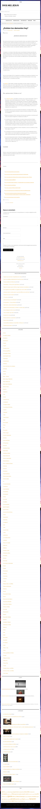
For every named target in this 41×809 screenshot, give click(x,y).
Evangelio (33, 794)
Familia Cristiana (6, 478)
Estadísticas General (6, 453)
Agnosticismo (5, 340)
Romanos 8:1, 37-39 (6, 315)
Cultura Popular (6, 417)
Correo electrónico (7, 233)
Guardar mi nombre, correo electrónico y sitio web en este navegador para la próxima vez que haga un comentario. (20, 246)
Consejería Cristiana (6, 404)
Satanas (9, 801)
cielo (28, 792)
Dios (4, 427)
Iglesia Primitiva (5, 509)
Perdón (4, 596)
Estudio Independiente (7, 458)
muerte (34, 796)
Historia (4, 496)
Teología (4, 655)
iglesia (10, 796)
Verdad (22, 801)
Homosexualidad (6, 504)
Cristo (4, 414)
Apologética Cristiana (7, 353)
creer (11, 794)
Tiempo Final (5, 663)
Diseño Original (6, 432)
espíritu (20, 794)
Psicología (5, 609)
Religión (4, 614)
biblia (25, 791)
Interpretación (5, 517)
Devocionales (5, 422)
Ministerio (26, 796)
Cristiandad (5, 412)
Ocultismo (5, 578)
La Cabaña (5, 764)
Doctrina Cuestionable (7, 435)
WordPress (30, 804)
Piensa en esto (5, 320)
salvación (3, 801)
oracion (9, 799)
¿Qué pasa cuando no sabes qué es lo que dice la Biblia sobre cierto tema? (16, 292)
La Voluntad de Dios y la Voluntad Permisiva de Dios (12, 716)
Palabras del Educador (7, 586)
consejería (4, 794)
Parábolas (5, 588)
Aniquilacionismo (6, 348)
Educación (5, 445)
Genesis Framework (24, 804)
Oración (4, 581)
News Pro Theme (16, 804)
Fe (3, 481)
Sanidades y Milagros (7, 622)
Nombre (5, 227)
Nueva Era (5, 573)
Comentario (5, 216)
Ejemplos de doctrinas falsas (13, 761)
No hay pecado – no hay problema (9, 302)
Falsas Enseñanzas (6, 473)
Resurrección (27, 799)
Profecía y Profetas (6, 606)
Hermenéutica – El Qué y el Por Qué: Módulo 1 (11, 284)
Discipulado (5, 430)
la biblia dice (5, 535)
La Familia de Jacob (6, 751)
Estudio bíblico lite (6, 455)
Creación (4, 409)
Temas (4, 650)
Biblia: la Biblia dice (6, 381)
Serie (4, 632)
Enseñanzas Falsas (6, 448)
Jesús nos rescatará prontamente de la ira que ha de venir (13, 279)
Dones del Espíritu (6, 440)
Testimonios (5, 660)
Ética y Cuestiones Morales (8, 463)
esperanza (16, 794)
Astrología (5, 368)
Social (4, 645)
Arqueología (5, 358)
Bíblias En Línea (6, 386)
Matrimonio (5, 545)
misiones (30, 796)
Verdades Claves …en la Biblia (8, 668)
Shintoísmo (5, 771)
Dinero (4, 425)
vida (24, 801)
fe (38, 794)
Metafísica (5, 547)
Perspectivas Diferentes (7, 601)
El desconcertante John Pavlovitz (9, 281)
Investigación (5, 522)
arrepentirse (21, 791)
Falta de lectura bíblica (7, 476)
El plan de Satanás (6, 766)
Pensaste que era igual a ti (7, 325)
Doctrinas (5, 437)
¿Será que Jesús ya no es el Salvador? (10, 299)
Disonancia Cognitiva (5, 695)
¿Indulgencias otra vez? (7, 749)
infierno (14, 796)
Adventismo (5, 338)
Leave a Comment (17, 30)
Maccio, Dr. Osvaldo (6, 542)
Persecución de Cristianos (7, 599)
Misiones (4, 558)
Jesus (18, 796)
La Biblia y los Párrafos (15, 781)
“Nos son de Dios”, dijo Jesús (8, 312)
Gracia (3, 796)
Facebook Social (22, 257)
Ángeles (4, 343)
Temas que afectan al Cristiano (8, 652)
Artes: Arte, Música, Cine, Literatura (9, 366)
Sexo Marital (5, 637)
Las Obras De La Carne (7, 714)
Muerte (4, 565)
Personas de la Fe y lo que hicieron (9, 317)
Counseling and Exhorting (7, 407)
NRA (7, 799)
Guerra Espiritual (6, 489)
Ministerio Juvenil (6, 550)
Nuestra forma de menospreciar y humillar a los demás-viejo (13, 307)
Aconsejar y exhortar (6, 335)
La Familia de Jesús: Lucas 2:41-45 (9, 746)
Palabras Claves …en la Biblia (8, 583)
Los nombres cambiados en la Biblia (9, 744)
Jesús (4, 527)
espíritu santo (25, 794)
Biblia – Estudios (6, 376)
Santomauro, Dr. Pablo (7, 624)
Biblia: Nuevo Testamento (7, 384)
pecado (13, 799)
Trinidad (4, 665)
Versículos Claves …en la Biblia (8, 670)
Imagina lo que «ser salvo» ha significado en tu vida (12, 276)
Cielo (4, 394)
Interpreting (5, 519)
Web (4, 238)
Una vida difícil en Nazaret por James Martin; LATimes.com (13, 322)
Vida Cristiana (5, 673)
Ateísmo (4, 371)
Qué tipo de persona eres (6, 689)
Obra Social (5, 576)
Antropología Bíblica (6, 350)
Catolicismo (5, 391)
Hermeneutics (5, 494)
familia (36, 794)
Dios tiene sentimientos (7, 741)
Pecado (4, 591)
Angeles (4, 345)
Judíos (4, 532)
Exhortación (5, 471)
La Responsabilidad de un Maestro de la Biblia (11, 769)
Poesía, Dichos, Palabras (7, 604)
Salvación (5, 619)
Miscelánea (5, 555)
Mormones (5, 560)
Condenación (5, 402)
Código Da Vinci (6, 399)
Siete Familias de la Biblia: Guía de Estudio (18, 724)
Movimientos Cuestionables (8, 563)
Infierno (4, 514)
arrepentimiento (16, 791)
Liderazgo (5, 540)
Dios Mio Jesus (10, 5)
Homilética (5, 501)
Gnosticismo (5, 486)
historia (6, 796)
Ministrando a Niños (6, 553)
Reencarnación (5, 611)
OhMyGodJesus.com (20, 260)
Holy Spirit (5, 499)
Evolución (5, 468)
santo (7, 801)
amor (3, 792)
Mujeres (4, 568)
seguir (13, 801)
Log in (33, 804)
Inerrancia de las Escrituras (7, 512)
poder (21, 799)
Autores (4, 373)
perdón (17, 799)
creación (8, 794)
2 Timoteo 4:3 (5, 297)
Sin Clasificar (5, 642)
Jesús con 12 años (6, 736)
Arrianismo (5, 363)
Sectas (4, 629)
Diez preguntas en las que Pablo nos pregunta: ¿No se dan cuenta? (15, 289)
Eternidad (30, 794)
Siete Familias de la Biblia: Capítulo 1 (9, 774)
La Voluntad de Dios (6, 537)
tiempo (16, 801)
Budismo (4, 389)
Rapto (23, 799)
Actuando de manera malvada (8, 294)
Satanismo (11, 202)
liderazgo (22, 796)
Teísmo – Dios (5, 647)
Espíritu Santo (5, 450)
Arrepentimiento (6, 361)
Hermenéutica (5, 491)
